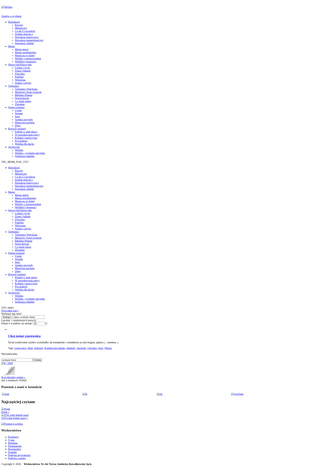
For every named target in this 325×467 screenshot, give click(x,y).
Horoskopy (14, 22)
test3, (101, 348)
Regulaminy (14, 449)
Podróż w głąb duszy (26, 131)
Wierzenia (20, 79)
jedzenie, (39, 348)
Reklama (13, 443)
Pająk (5, 412)
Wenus (108, 348)
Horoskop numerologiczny (29, 40)
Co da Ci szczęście (25, 31)
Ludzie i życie (22, 67)
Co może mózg (23, 101)
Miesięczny (21, 28)
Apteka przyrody (24, 119)
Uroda (18, 110)
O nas (11, 440)
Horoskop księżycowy (27, 37)
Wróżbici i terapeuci (25, 61)
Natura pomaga (16, 107)
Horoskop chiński (24, 43)
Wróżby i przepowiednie (28, 58)
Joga (17, 116)
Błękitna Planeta (23, 95)
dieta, (31, 348)
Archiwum (14, 147)
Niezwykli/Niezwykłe (20, 64)
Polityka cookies (17, 458)
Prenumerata (14, 446)
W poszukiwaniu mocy (27, 134)
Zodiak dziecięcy (24, 34)
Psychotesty (21, 140)
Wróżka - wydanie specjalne (30, 153)
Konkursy (13, 436)
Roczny (19, 25)
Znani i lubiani (22, 70)
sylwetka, (92, 348)
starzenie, (82, 348)
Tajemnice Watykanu (26, 89)
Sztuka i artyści (23, 83)
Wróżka (19, 150)
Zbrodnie (20, 104)
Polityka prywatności (19, 455)
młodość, (71, 348)
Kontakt (12, 452)
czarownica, (20, 348)
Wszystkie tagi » (10, 310)
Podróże (19, 76)
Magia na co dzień (25, 55)
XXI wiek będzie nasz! (14, 418)
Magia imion (21, 49)
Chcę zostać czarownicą (24, 336)
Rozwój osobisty (17, 128)
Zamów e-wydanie (11, 16)
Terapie (19, 113)
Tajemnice (13, 86)
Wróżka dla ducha (24, 144)
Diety (18, 125)
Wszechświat (22, 98)
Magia (11, 46)
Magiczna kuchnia (25, 122)
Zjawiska (20, 73)
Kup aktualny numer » (13, 377)
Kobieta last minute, (55, 348)
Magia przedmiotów (25, 52)
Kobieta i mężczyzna (26, 137)
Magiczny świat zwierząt (28, 92)
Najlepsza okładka (25, 156)
